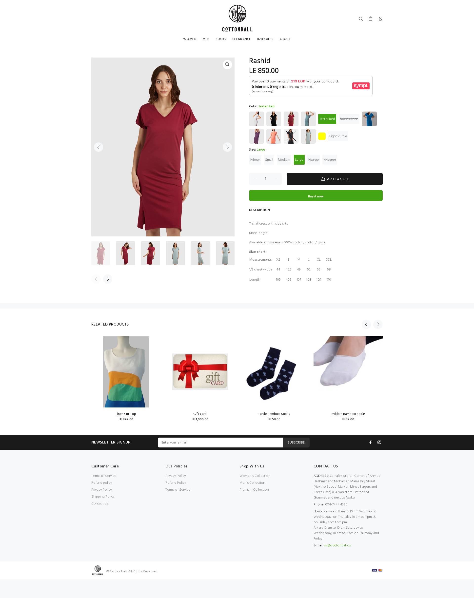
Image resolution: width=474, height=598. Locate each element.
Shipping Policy (103, 497)
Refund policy (101, 483)
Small (269, 160)
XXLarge (330, 160)
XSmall (255, 160)
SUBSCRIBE (296, 442)
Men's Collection (252, 483)
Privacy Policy (101, 490)
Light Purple (338, 136)
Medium (284, 160)
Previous (98, 147)
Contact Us (99, 503)
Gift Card (200, 414)
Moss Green (349, 119)
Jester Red (327, 119)
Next (227, 147)
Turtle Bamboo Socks (274, 414)
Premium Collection (254, 490)
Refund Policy (175, 483)
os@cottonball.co (337, 545)
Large (299, 160)
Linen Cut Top (126, 414)
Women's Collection (254, 476)
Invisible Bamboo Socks (348, 414)
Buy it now (316, 196)
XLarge (313, 160)
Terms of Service (103, 476)
